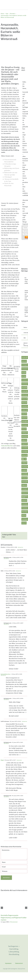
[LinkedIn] (20, 535)
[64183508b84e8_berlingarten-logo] (14, 939)
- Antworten (20, 547)
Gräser (24, 413)
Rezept (24, 387)
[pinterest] (15, 959)
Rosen (24, 361)
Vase (24, 372)
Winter (24, 402)
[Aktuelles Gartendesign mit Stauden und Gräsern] (22, 289)
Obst (24, 515)
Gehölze (24, 410)
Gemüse (24, 391)
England (24, 444)
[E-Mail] (24, 537)
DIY (24, 376)
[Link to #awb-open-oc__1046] (9, 6)
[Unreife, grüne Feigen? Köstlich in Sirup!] (22, 305)
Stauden (24, 357)
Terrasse (24, 477)
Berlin (24, 428)
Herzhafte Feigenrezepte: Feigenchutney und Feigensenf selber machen (14, 917)
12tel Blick (24, 459)
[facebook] (8, 959)
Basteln (24, 417)
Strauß (24, 470)
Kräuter (24, 398)
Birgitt (2, 760)
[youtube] (19, 959)
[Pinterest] (24, 535)
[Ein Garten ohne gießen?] (22, 276)
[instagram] (12, 959)
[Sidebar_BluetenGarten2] (24, 241)
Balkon (24, 440)
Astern (24, 523)
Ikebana (24, 455)
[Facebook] (17, 535)
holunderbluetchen (5, 674)
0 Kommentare (14, 922)
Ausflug (24, 462)
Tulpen (24, 485)
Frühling (24, 432)
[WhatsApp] (22, 535)
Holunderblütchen (7, 445)
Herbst (24, 500)
